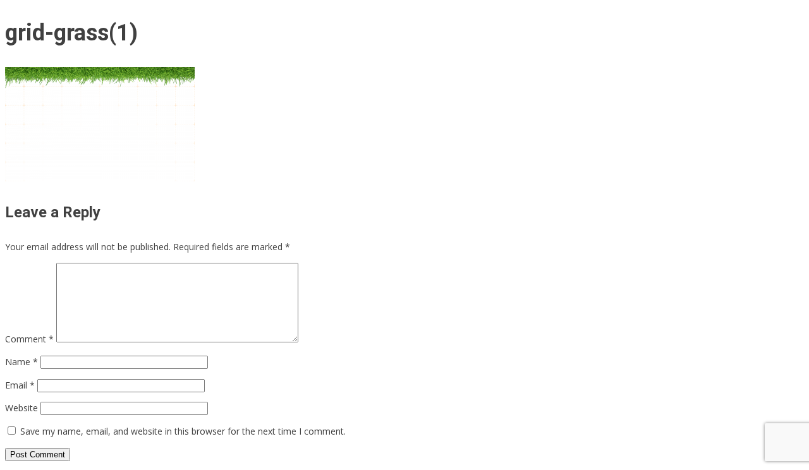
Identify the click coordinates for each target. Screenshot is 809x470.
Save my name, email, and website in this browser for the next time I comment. (183, 431)
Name (21, 362)
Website (21, 408)
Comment (29, 339)
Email (20, 385)
